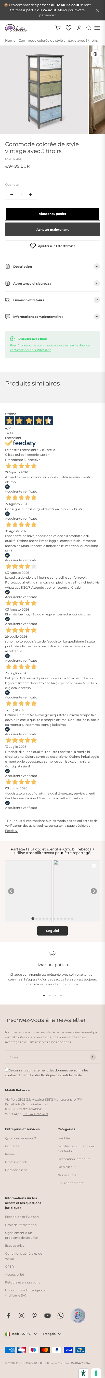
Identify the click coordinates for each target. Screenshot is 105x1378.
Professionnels (16, 1162)
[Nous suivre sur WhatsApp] (60, 1315)
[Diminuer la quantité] (11, 194)
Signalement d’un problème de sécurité (21, 1235)
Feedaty (11, 831)
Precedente (14, 460)
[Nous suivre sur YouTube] (47, 1315)
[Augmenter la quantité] (30, 194)
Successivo (32, 460)
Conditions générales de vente (23, 1256)
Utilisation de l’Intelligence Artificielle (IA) (25, 1292)
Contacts (12, 1146)
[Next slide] (94, 891)
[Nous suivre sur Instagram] (21, 1315)
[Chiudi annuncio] (97, 10)
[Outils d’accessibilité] (83, 1373)
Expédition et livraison (22, 1217)
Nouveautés (67, 1175)
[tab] (32, 918)
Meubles (64, 1138)
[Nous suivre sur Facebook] (8, 1315)
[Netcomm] (77, 1315)
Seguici (52, 931)
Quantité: (12, 184)
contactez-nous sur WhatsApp (30, 350)
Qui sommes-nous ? (20, 1138)
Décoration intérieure (74, 1159)
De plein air (66, 1167)
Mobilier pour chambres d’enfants (76, 1148)
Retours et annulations (22, 1282)
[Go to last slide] (11, 891)
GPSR (9, 1266)
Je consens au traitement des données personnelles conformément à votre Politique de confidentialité (46, 1072)
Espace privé (14, 1245)
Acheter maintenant (52, 229)
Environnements (70, 1183)
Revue (10, 1154)
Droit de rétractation (21, 1225)
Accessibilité (14, 1274)
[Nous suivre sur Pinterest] (34, 1315)
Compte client (16, 1170)
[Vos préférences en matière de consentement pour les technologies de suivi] (96, 1373)
